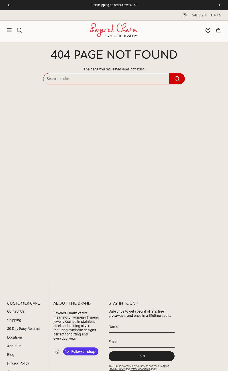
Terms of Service (140, 369)
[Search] (177, 78)
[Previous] (9, 5)
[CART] (218, 30)
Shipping (14, 320)
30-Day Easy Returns (23, 329)
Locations (15, 337)
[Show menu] (9, 30)
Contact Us (15, 311)
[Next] (219, 5)
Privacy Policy (18, 363)
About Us (14, 346)
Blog (10, 355)
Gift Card (199, 15)
